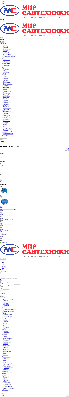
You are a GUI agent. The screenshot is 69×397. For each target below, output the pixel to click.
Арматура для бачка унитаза (7, 54)
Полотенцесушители (5, 116)
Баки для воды (5, 68)
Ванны (3, 70)
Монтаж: (1, 182)
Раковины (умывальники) (6, 125)
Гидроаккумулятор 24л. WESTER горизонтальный (6, 230)
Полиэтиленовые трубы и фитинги (8, 389)
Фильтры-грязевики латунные (7, 96)
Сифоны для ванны (6, 61)
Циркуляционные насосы (6, 115)
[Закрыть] (0, 281)
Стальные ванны (5, 71)
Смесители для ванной (6, 127)
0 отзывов (1, 195)
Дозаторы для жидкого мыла (7, 49)
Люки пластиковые (6, 104)
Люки (3, 101)
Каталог (3, 141)
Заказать (2, 290)
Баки (3, 67)
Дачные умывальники (6, 330)
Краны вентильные (6, 88)
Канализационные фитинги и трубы (8, 387)
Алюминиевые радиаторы (6, 121)
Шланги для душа (5, 47)
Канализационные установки (7, 111)
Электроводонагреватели (5, 135)
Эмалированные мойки (6, 109)
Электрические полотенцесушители (8, 372)
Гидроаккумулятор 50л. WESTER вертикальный (6, 215)
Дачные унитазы (5, 76)
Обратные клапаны (6, 92)
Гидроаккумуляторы (6, 69)
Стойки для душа (5, 130)
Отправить (2, 283)
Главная (3, 140)
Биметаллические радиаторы (7, 376)
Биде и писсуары (5, 124)
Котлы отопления (4, 354)
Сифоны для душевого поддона (7, 62)
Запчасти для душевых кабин (7, 82)
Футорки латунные (6, 97)
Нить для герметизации (6, 65)
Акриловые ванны (6, 72)
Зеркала (4, 105)
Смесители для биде (6, 385)
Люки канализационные (6, 102)
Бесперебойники (4, 328)
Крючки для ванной (6, 50)
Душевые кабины (4, 79)
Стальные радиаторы (6, 122)
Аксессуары (5, 45)
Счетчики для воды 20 (6, 374)
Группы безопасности (6, 85)
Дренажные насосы (6, 113)
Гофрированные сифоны (6, 60)
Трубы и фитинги (4, 132)
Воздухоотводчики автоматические (7, 84)
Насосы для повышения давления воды (8, 367)
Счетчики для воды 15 (6, 119)
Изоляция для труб (4, 352)
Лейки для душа (5, 46)
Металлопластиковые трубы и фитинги (8, 133)
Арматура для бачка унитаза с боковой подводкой (9, 55)
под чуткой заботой (1, 280)
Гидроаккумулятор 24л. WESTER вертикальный (6, 226)
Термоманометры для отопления (7, 348)
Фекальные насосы (5, 114)
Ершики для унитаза (6, 303)
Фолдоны (4, 73)
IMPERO (68, 148)
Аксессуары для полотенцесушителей (8, 299)
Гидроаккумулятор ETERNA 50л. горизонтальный (6, 219)
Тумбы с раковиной (6, 106)
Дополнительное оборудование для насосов (9, 365)
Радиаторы (3, 120)
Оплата (3, 264)
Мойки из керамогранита (7, 108)
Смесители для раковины (7, 129)
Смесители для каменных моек (7, 131)
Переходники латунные (6, 93)
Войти (1, 291)
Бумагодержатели (5, 301)
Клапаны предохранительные (7, 341)
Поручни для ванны (6, 52)
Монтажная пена (5, 320)
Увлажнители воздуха (5, 66)
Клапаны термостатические (7, 87)
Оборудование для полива (6, 77)
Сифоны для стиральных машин (7, 316)
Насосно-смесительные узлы (7, 91)
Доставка (3, 3)
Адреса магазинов (4, 267)
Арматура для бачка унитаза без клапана (8, 308)
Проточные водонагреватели (7, 391)
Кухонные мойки (4, 107)
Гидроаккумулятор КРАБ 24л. (4, 234)
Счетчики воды (4, 118)
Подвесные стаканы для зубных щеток (8, 48)
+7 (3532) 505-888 (2, 293)
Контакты (3, 1)
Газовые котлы (5, 100)
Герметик (4, 318)
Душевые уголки (5, 81)
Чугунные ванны (5, 326)
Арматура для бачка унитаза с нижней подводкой (9, 56)
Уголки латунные (5, 95)
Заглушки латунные (6, 86)
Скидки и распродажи (3, 43)
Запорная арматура (5, 337)
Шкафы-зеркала (5, 361)
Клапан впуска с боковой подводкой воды (8, 310)
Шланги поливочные (6, 78)
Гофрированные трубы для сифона (7, 314)
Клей (4, 64)
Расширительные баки (6, 324)
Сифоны (4, 312)
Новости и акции (4, 263)
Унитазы (4, 126)
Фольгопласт (5, 98)
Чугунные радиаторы (6, 123)
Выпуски (4, 59)
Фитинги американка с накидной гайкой (8, 83)
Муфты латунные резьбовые (7, 90)
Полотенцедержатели (6, 305)
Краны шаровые (5, 89)
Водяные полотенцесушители (7, 117)
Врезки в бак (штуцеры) (6, 339)
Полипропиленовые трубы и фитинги (8, 134)
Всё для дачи (4, 74)
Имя (0, 288)
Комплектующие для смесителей (7, 128)
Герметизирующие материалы (6, 63)
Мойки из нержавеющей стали (7, 363)
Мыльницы (5, 51)
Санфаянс (3, 378)
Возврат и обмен (4, 266)
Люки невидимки (5, 103)
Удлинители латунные (6, 350)
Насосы (3, 110)
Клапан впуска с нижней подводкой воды (8, 57)
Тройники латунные (6, 94)
